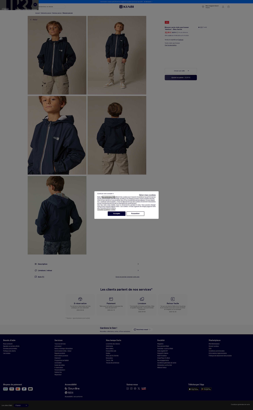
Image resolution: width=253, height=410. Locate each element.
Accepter (116, 213)
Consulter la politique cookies (106, 209)
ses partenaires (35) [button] (108, 197)
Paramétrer (135, 213)
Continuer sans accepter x (105, 193)
